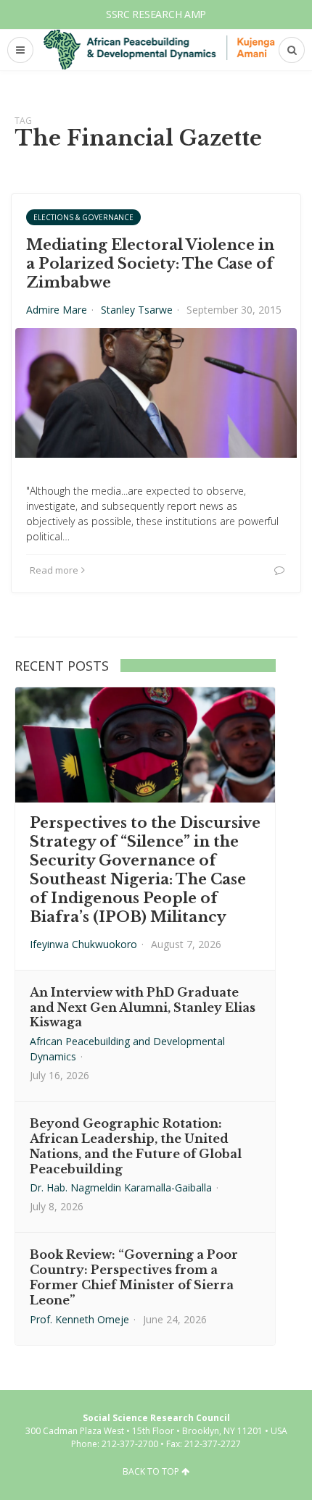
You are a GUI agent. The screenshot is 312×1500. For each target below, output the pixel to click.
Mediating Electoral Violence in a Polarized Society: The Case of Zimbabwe (150, 263)
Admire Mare (56, 310)
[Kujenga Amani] (159, 49)
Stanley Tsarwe (137, 310)
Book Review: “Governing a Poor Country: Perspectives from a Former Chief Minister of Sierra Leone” (134, 1277)
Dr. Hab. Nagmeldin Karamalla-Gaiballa (121, 1187)
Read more (54, 570)
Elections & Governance (83, 217)
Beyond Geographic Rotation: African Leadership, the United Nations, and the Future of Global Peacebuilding (136, 1146)
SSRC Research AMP (156, 14)
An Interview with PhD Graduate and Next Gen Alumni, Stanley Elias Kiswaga (142, 1007)
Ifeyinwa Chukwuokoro (83, 944)
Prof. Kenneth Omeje (79, 1319)
